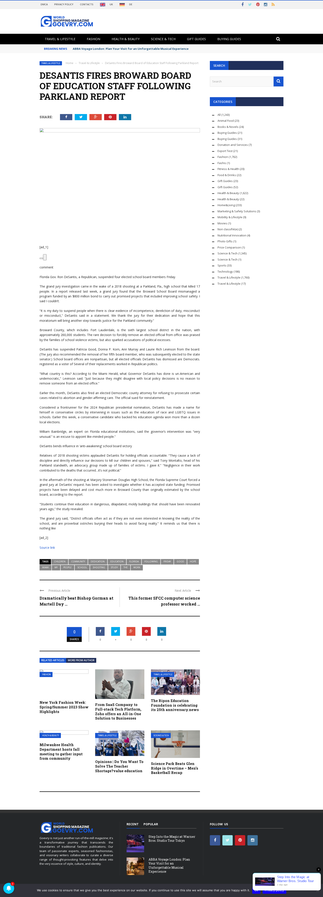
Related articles (52, 660)
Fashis (222, 163)
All (219, 115)
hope (193, 561)
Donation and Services (233, 145)
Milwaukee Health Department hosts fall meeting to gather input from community (61, 751)
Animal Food (226, 121)
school (82, 567)
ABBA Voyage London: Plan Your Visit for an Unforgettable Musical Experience (169, 865)
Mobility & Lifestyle (230, 217)
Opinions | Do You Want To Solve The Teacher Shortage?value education (119, 766)
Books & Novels (228, 127)
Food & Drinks (227, 175)
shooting (99, 567)
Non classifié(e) (228, 229)
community (78, 561)
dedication (98, 561)
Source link (47, 547)
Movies (222, 223)
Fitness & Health (228, 169)
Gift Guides (196, 39)
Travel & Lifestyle (60, 39)
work (136, 567)
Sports (222, 265)
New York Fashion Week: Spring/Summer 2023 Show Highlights (64, 707)
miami (45, 567)
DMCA (44, 4)
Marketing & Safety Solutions (237, 211)
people (67, 567)
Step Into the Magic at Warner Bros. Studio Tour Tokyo (172, 838)
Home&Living (226, 205)
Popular (150, 824)
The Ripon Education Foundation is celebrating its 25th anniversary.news (175, 705)
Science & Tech (163, 39)
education (116, 561)
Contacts (86, 4)
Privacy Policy (63, 4)
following (151, 561)
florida (134, 561)
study (114, 567)
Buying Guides (229, 39)
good (180, 561)
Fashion (93, 39)
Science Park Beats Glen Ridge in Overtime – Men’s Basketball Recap (174, 768)
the (125, 567)
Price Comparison (229, 247)
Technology (225, 271)
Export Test (225, 151)
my (56, 567)
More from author (81, 660)
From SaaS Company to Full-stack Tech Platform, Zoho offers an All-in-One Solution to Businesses (118, 711)
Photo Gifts (225, 241)
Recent (133, 824)
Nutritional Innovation (232, 235)
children (59, 561)
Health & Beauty (126, 39)
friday (167, 561)
